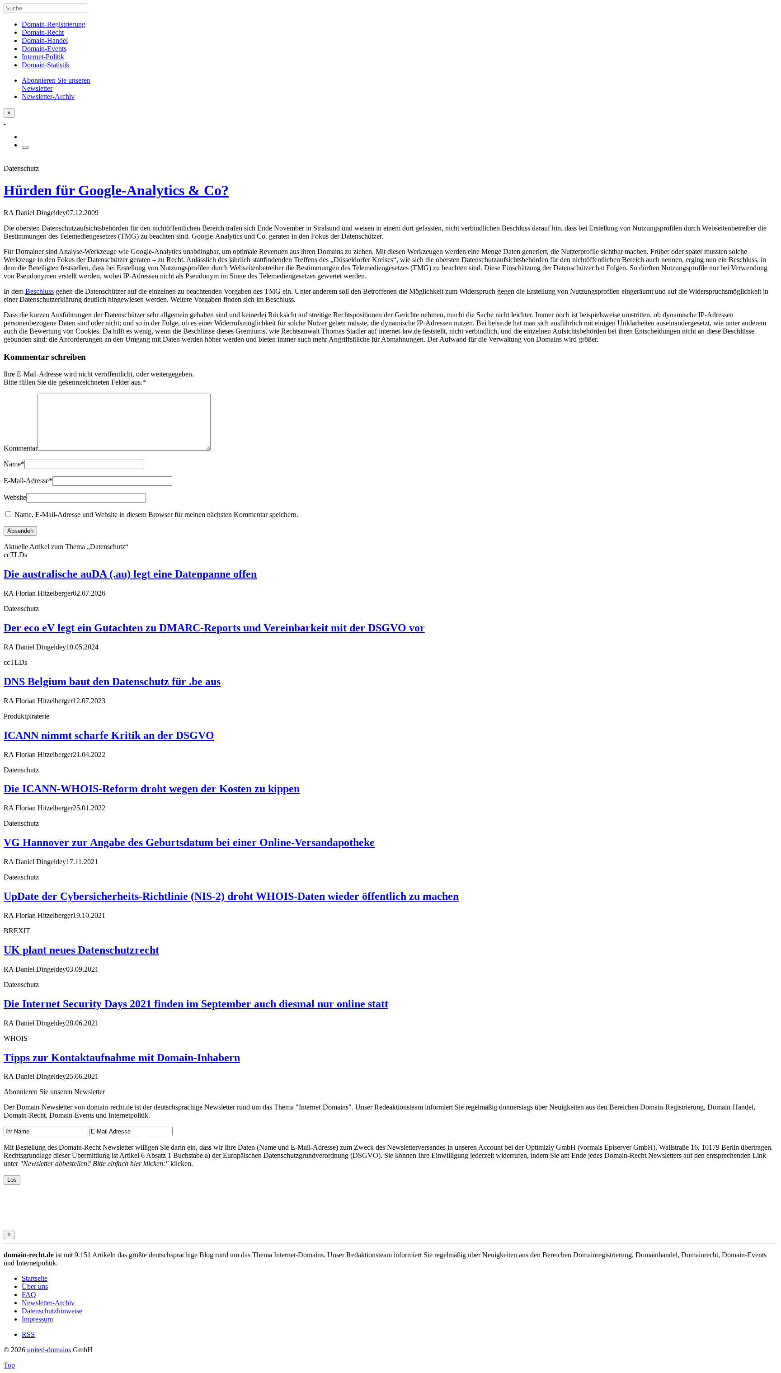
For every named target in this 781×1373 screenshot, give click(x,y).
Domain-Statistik (46, 65)
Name (14, 464)
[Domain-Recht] (4, 121)
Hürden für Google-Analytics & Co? (116, 190)
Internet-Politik (43, 57)
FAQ (29, 1294)
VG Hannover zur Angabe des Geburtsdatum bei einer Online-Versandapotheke (189, 842)
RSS (28, 1334)
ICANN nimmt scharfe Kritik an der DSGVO (109, 735)
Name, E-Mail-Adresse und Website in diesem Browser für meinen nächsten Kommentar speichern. (156, 514)
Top (9, 1365)
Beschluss (39, 291)
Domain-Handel (45, 40)
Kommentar (21, 448)
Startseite (34, 1278)
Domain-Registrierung (53, 24)
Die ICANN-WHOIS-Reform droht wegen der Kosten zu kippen (152, 789)
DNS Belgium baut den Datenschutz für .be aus (112, 681)
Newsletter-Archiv (48, 1303)
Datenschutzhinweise (52, 1311)
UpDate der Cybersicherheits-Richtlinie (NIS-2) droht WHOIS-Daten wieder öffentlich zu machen (231, 896)
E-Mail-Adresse (28, 480)
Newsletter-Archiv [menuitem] (48, 96)
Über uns (35, 1286)
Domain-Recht (43, 32)
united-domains (49, 1350)
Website (15, 497)
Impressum (37, 1319)
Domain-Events (44, 48)
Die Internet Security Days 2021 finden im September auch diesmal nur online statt (196, 1004)
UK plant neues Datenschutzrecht (81, 950)
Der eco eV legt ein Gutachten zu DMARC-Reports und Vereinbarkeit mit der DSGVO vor (214, 628)
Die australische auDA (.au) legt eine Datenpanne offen (130, 574)
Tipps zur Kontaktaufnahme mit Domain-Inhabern (122, 1057)
